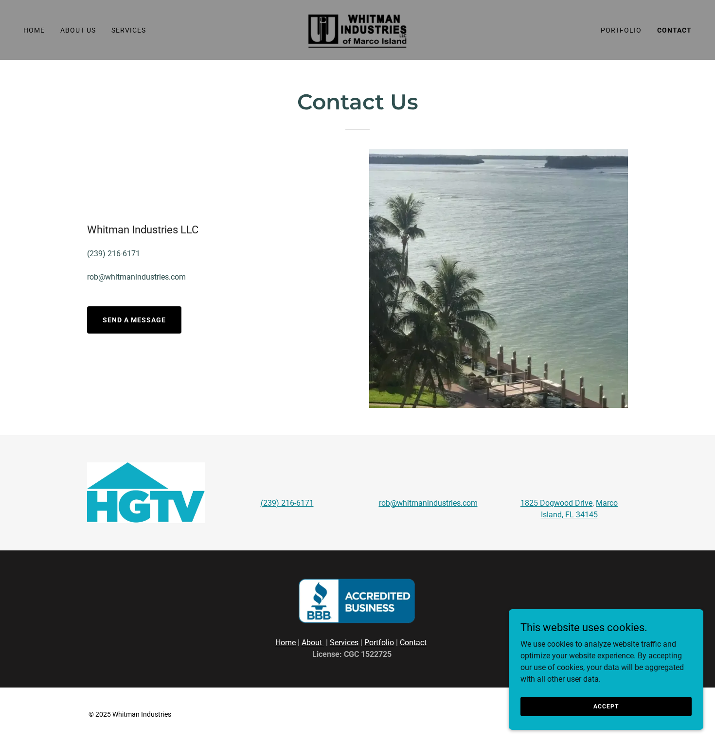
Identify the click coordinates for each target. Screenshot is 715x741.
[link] (357, 29)
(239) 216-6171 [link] (113, 253)
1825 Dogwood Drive (556, 503)
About (313, 642)
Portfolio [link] (621, 30)
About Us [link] (78, 30)
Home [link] (34, 30)
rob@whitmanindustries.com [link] (136, 277)
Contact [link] (674, 30)
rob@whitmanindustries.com (428, 503)
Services (344, 642)
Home (285, 642)
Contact (413, 642)
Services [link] (128, 30)
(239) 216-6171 (287, 503)
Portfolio (379, 642)
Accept (605, 706)
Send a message (134, 320)
